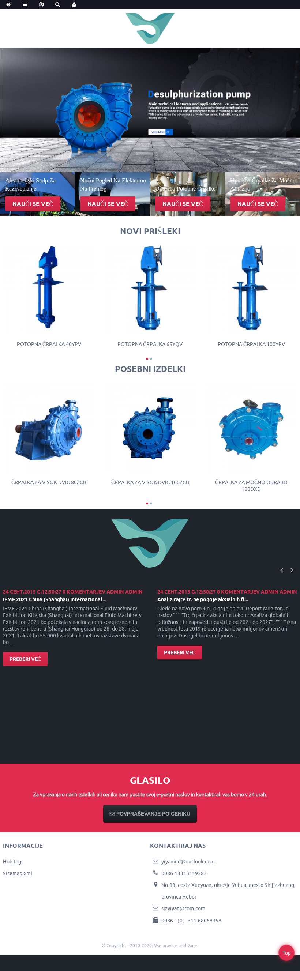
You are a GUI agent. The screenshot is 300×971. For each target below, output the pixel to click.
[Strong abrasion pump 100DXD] (251, 426)
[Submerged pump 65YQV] (150, 288)
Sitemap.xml (17, 873)
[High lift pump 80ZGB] (49, 426)
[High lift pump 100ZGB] (150, 426)
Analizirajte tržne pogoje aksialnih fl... (202, 599)
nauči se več (32, 203)
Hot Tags (13, 862)
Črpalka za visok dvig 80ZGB (48, 482)
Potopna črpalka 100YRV (251, 344)
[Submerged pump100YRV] (251, 288)
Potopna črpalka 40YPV (49, 344)
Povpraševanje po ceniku (153, 814)
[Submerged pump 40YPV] (49, 288)
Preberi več (25, 659)
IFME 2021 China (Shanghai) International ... (54, 599)
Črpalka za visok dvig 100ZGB (150, 482)
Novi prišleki (150, 231)
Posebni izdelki (150, 368)
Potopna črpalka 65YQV (150, 344)
